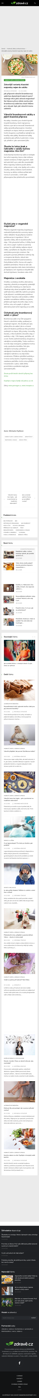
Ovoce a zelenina (18, 525)
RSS (19, 1387)
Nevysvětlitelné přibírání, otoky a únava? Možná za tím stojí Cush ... (25, 598)
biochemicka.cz (19, 1329)
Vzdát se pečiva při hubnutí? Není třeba (16, 980)
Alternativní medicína (11, 704)
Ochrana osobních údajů (19, 1384)
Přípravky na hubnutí (11, 528)
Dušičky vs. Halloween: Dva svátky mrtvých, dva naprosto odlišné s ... (25, 587)
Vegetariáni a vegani (11, 440)
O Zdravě (19, 1376)
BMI (16, 521)
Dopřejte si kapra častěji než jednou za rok (18, 381)
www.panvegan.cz (14, 385)
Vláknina (22, 532)
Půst (22, 528)
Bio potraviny (8, 521)
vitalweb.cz (5, 1329)
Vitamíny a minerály (10, 532)
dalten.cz (19, 1331)
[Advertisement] (19, 25)
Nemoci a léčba (9, 840)
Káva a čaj (7, 525)
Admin (19, 1390)
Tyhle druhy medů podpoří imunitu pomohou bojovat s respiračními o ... (24, 565)
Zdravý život (28, 436)
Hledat (33, 1318)
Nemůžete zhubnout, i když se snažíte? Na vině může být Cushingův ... (25, 621)
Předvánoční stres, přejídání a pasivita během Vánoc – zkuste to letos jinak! (18, 936)
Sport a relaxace (10, 887)
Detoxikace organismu (11, 523)
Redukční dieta (8, 530)
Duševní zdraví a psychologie (14, 1058)
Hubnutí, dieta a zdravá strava (16, 48)
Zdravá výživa (23, 440)
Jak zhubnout (25, 523)
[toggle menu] (3, 3)
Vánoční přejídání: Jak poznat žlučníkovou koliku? (19, 751)
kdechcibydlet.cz (6, 1331)
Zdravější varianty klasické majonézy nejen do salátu (17, 51)
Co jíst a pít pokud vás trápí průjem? (13, 1253)
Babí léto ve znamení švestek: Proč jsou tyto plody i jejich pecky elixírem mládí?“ (26, 1301)
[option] (19, 654)
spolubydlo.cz (29, 1329)
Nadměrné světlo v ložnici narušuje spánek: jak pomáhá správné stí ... (25, 553)
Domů (3, 48)
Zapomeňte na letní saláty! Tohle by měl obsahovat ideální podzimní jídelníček (26, 1278)
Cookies (19, 1381)
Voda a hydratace (10, 534)
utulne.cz (11, 1329)
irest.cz (14, 1331)
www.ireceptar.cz (28, 385)
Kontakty (19, 1378)
